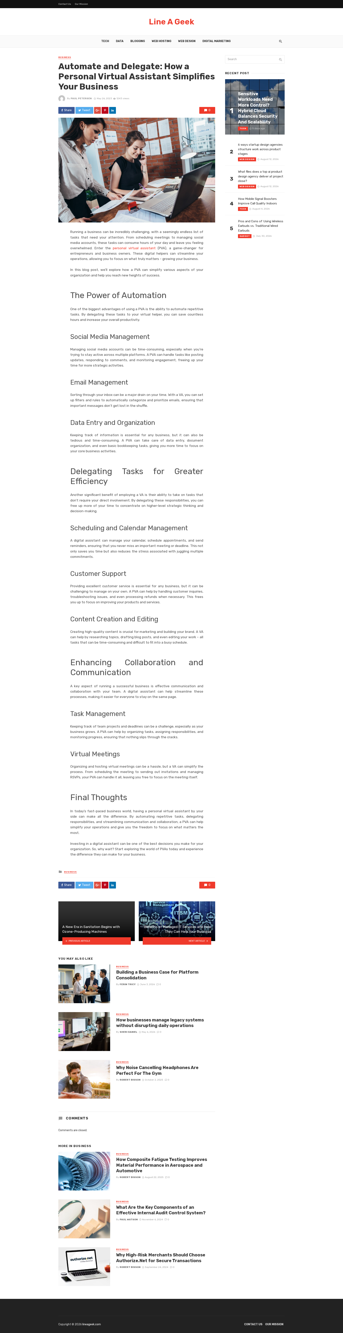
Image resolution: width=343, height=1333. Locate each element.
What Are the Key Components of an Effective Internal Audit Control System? (161, 1210)
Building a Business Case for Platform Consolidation (157, 975)
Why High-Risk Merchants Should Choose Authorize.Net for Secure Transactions (160, 1257)
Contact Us (64, 4)
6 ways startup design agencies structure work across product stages (260, 149)
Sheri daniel (128, 1032)
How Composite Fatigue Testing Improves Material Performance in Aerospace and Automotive (161, 1165)
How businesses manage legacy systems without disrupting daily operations (160, 1022)
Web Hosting (161, 41)
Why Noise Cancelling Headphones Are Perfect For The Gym (157, 1070)
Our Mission (81, 4)
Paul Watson (129, 1219)
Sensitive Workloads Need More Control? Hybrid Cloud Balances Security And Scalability (257, 107)
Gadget (245, 236)
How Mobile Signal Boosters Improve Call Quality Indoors (257, 201)
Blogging (137, 41)
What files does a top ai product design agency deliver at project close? (260, 176)
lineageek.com (91, 1324)
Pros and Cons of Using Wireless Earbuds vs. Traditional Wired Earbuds (260, 225)
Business (64, 57)
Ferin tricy (128, 984)
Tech (105, 41)
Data (119, 41)
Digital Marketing (216, 41)
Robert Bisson (130, 1079)
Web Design (187, 41)
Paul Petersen (81, 98)
